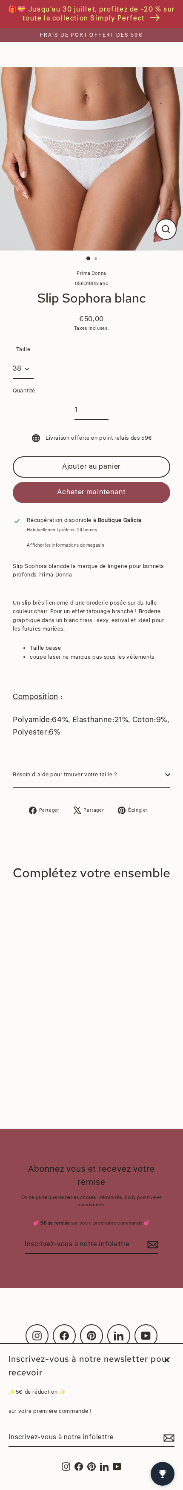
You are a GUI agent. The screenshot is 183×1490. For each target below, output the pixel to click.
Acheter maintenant (91, 492)
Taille (23, 349)
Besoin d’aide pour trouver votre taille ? (65, 774)
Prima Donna (91, 273)
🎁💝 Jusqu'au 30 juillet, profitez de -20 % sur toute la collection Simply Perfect (91, 14)
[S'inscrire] (167, 1438)
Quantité (24, 391)
